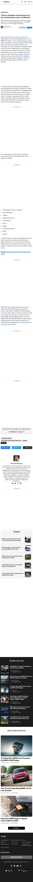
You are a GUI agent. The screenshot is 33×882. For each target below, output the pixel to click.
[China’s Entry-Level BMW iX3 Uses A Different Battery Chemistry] (4, 676)
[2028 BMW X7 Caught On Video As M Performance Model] (4, 666)
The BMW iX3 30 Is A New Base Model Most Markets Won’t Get (19, 717)
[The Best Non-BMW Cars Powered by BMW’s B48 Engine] (4, 686)
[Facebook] (12, 483)
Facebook (6, 447)
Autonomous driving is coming (10, 37)
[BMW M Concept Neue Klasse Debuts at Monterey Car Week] (28, 554)
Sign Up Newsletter (26, 842)
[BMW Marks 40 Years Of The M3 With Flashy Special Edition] (4, 707)
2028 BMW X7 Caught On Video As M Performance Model (20, 667)
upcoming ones (6, 324)
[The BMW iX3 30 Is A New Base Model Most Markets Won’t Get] (4, 717)
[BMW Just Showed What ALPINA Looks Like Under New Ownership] (28, 537)
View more (16, 828)
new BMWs (23, 322)
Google (18, 41)
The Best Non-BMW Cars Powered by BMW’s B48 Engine (20, 687)
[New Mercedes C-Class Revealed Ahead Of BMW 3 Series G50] (28, 546)
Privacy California (5, 847)
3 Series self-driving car (10, 315)
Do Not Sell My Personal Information (27, 844)
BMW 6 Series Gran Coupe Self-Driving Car (11, 440)
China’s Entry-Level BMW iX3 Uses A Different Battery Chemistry (21, 677)
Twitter (17, 447)
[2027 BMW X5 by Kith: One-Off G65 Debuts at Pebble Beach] (28, 563)
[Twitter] (15, 483)
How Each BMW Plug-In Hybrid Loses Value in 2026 (14, 819)
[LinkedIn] (20, 483)
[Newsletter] (25, 2)
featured (25, 440)
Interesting (4, 12)
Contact (24, 840)
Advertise (3, 842)
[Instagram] (18, 483)
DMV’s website (23, 54)
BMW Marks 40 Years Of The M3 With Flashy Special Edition (20, 707)
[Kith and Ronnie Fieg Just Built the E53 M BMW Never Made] (28, 572)
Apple (26, 41)
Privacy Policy (14, 844)
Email (28, 447)
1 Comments (29, 27)
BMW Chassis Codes (16, 840)
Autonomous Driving (6, 438)
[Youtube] (18, 866)
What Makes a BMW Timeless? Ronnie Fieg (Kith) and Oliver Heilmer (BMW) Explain (19, 697)
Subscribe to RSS (5, 844)
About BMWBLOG (5, 840)
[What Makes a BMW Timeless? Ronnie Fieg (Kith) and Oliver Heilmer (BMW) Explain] (4, 696)
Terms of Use (14, 842)
